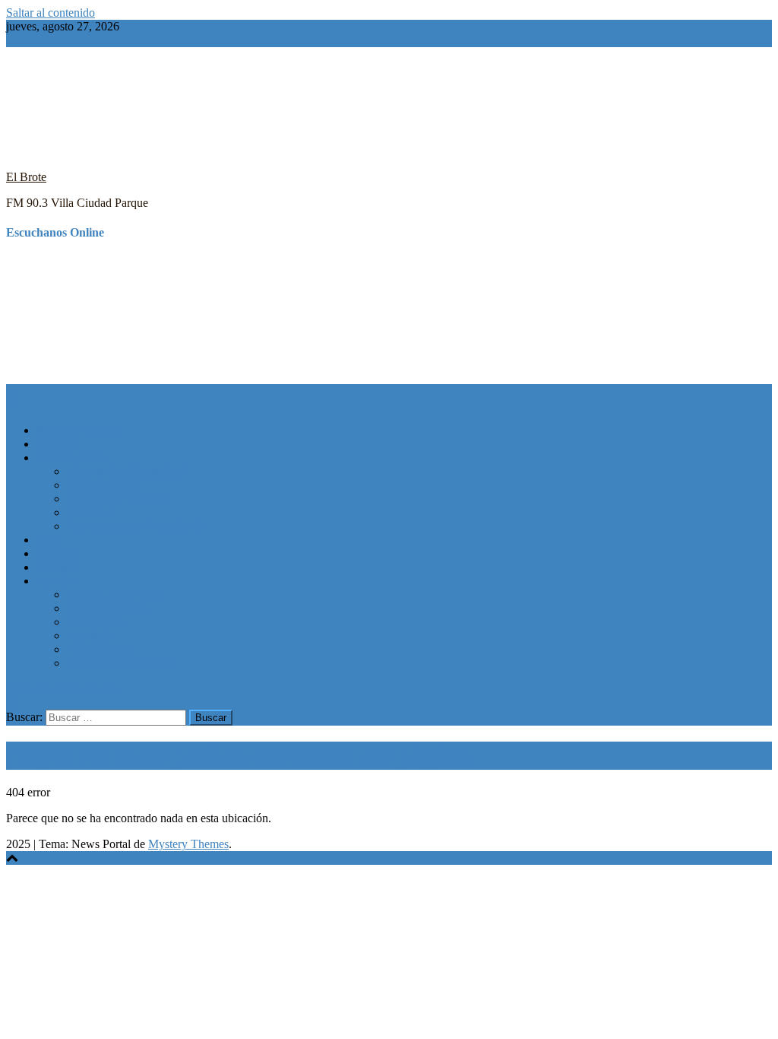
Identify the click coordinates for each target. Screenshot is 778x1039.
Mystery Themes (188, 843)
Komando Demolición (120, 662)
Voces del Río (100, 649)
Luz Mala (90, 635)
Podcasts (57, 443)
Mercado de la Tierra (116, 498)
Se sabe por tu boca (113, 594)
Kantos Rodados (107, 608)
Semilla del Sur (72, 457)
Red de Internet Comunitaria (135, 526)
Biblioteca (91, 512)
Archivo (56, 580)
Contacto (58, 567)
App (47, 539)
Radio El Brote (103, 484)
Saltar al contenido (50, 12)
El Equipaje (95, 621)
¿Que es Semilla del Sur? (127, 471)
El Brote (26, 176)
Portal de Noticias (79, 430)
